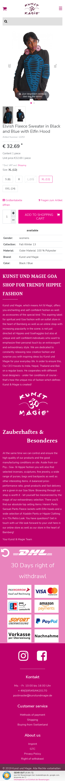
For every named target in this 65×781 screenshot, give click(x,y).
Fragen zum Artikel (51, 200)
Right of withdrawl (32, 759)
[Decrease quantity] (13, 220)
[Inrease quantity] (13, 213)
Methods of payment (32, 715)
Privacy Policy (32, 754)
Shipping (22, 165)
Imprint (32, 744)
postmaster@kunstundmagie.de (32, 695)
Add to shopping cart (39, 217)
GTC (32, 749)
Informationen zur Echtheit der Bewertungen (31, 779)
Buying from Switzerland (33, 725)
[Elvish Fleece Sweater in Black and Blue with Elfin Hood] (8, 115)
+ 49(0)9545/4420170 (32, 691)
